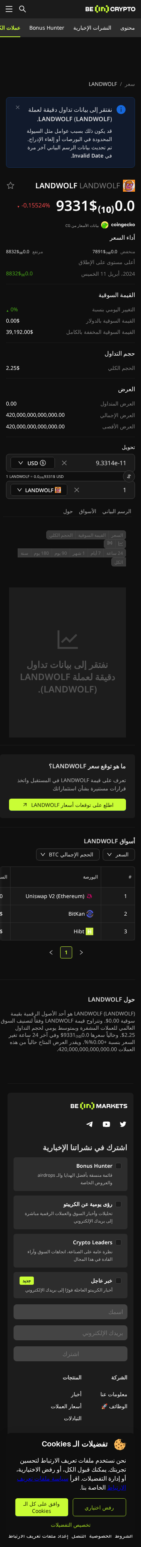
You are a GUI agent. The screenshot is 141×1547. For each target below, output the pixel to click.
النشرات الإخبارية (92, 27)
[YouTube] (106, 1125)
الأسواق (87, 511)
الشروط (124, 1535)
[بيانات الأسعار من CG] (118, 226)
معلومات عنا (113, 1394)
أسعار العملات (66, 1406)
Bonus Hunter (46, 27)
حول (68, 511)
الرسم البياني (116, 511)
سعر (130, 83)
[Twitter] (122, 1125)
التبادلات (73, 1418)
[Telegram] (89, 1125)
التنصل (78, 1535)
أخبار (76, 1394)
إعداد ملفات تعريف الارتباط (38, 1535)
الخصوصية (100, 1535)
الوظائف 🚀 (114, 1406)
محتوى (127, 27)
